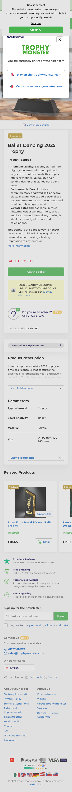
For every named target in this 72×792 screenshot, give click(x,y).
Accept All (36, 29)
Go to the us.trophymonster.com (38, 86)
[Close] (59, 39)
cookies (36, 9)
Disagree (36, 23)
